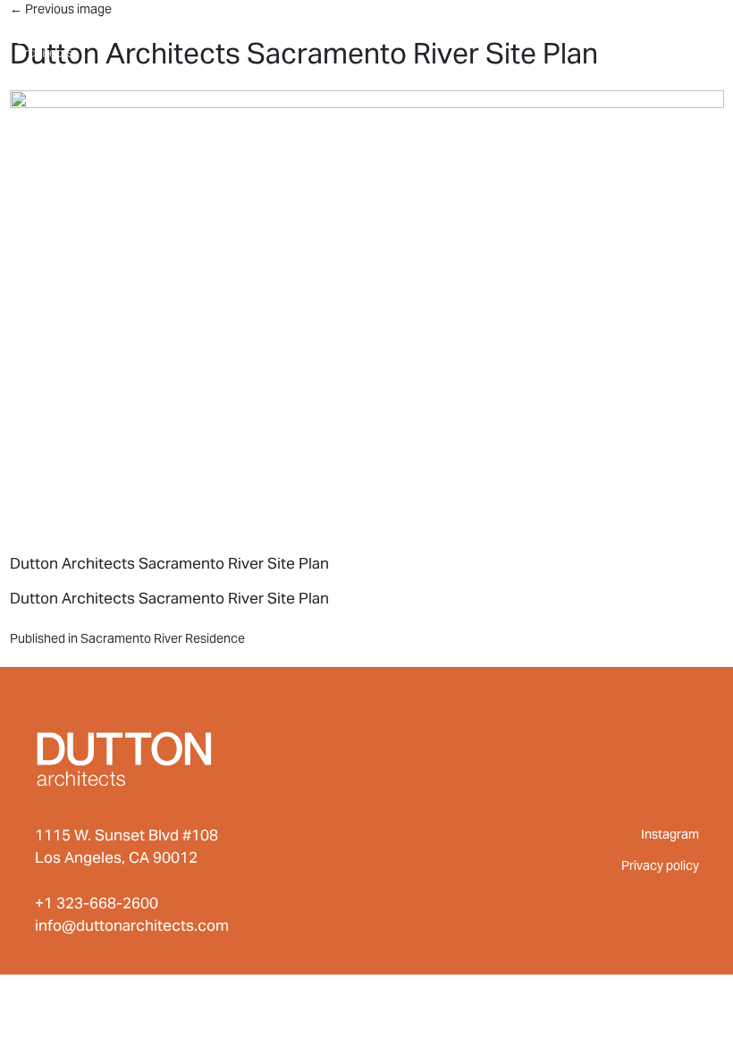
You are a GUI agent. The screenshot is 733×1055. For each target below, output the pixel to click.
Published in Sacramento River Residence (127, 638)
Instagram (670, 834)
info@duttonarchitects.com (132, 925)
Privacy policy (660, 865)
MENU (679, 34)
